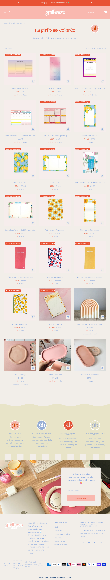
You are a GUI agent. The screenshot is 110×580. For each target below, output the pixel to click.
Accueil (7, 23)
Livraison (58, 531)
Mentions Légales (62, 534)
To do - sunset (55, 89)
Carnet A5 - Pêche (55, 277)
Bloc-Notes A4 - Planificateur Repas (20, 136)
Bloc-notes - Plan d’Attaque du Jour (89, 89)
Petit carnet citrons (20, 183)
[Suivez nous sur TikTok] (95, 543)
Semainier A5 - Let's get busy (55, 136)
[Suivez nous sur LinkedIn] (101, 543)
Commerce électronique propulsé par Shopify (18, 564)
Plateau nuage (20, 375)
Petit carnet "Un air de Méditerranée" (89, 183)
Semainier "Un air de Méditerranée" (20, 230)
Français (91, 12)
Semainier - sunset (20, 89)
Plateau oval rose (55, 375)
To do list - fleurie (55, 324)
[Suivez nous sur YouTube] (89, 543)
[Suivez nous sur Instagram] (83, 543)
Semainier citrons (55, 183)
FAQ (56, 527)
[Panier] (105, 12)
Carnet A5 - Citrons (20, 324)
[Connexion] (100, 12)
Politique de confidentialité (60, 542)
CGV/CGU (58, 538)
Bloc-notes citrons (90, 136)
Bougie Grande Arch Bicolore (89, 324)
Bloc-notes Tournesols (89, 230)
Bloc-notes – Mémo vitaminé (20, 277)
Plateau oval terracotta (89, 375)
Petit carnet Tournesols (55, 230)
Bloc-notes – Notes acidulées (89, 277)
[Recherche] (10, 12)
